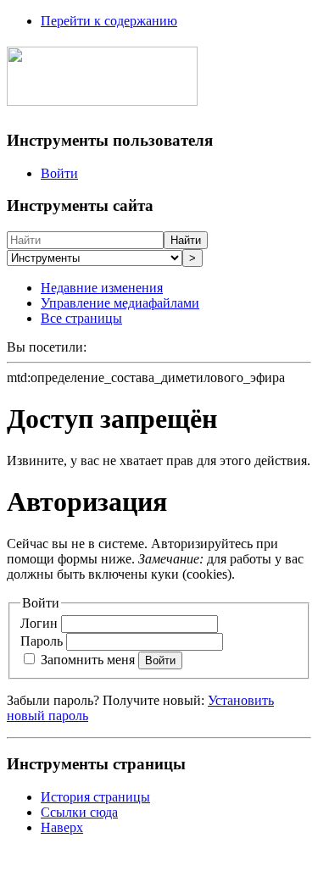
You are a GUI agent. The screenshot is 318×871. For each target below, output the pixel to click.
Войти (59, 173)
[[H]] (102, 96)
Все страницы (81, 318)
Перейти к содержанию (109, 21)
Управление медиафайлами (120, 303)
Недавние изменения (102, 287)
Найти (185, 240)
